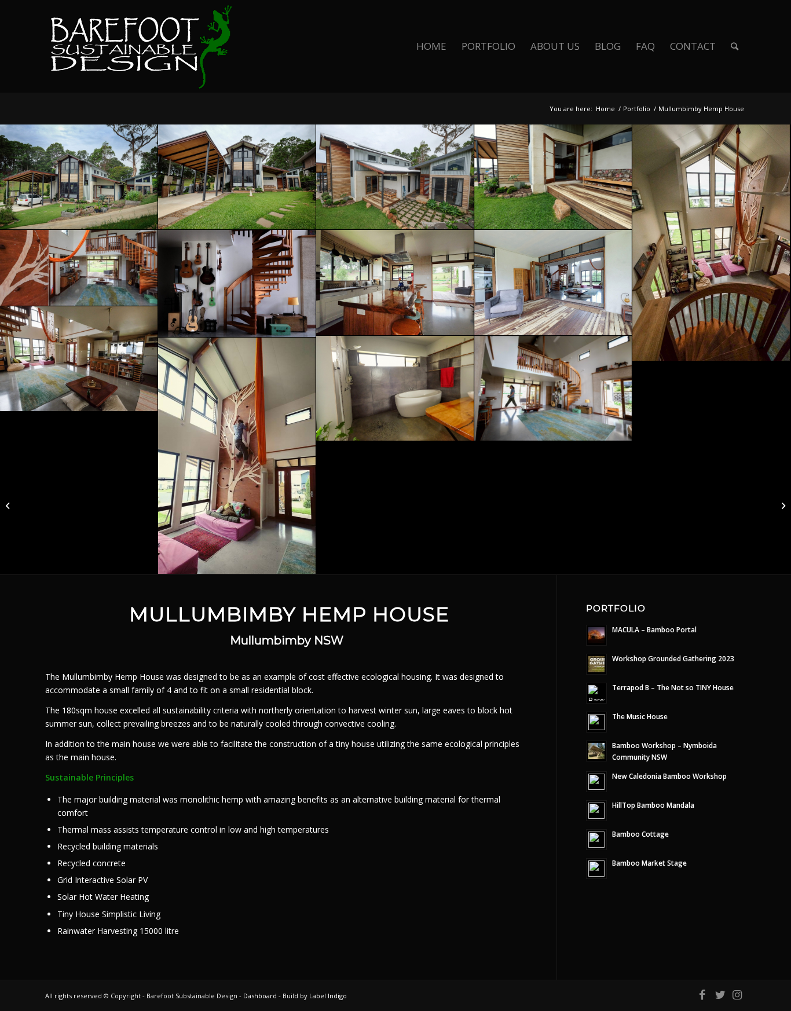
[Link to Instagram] (737, 994)
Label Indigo (328, 995)
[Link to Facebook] (702, 994)
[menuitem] (431, 46)
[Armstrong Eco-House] (9, 505)
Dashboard (260, 995)
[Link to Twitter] (719, 994)
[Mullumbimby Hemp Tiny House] (782, 505)
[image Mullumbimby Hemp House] (79, 177)
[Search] (734, 46)
